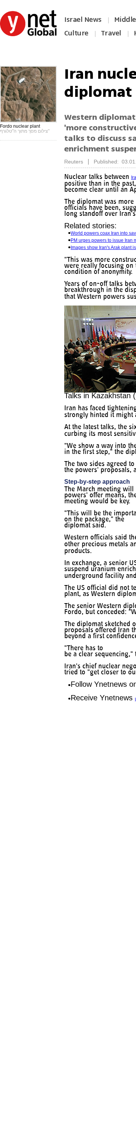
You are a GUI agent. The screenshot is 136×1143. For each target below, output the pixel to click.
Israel (70, 427)
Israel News (83, 19)
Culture (76, 33)
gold (68, 562)
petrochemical (78, 569)
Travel (111, 33)
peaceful (73, 302)
